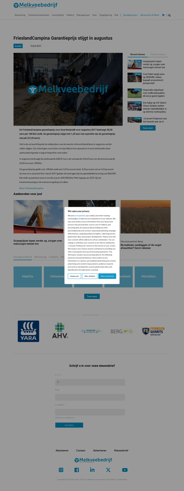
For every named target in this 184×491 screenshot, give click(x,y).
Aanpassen (74, 276)
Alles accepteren (107, 276)
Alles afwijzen (89, 276)
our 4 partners (79, 215)
